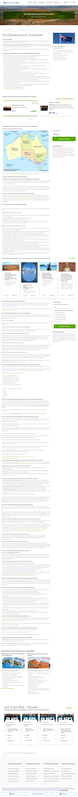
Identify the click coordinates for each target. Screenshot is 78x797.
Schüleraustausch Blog (65, 770)
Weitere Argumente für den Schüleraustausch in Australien (13, 88)
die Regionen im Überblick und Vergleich (9, 375)
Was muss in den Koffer (6, 601)
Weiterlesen (14, 295)
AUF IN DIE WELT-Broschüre (49, 768)
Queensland (43, 198)
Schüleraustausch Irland (12, 778)
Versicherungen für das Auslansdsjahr (51, 781)
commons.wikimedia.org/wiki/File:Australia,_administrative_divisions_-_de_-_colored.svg (22, 173)
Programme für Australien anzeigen (64, 98)
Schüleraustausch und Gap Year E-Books (51, 770)
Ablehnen (13, 793)
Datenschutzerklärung (63, 790)
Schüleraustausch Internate (66, 768)
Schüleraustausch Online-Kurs (49, 773)
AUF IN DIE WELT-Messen (33, 435)
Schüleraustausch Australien (13, 768)
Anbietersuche (35, 433)
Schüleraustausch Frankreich (13, 776)
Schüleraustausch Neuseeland (31, 770)
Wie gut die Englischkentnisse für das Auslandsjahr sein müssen (34, 529)
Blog (2, 330)
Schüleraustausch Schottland (31, 773)
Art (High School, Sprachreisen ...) (61, 304)
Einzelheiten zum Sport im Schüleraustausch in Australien (27, 72)
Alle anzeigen (71, 258)
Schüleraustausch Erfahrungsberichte (68, 773)
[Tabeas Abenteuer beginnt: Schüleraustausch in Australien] (29, 272)
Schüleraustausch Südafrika (31, 778)
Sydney (23, 198)
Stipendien (42, 2)
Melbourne (38, 198)
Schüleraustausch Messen (66, 778)
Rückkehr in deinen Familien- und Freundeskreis (17, 623)
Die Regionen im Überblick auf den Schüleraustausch (17, 190)
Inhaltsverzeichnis (5, 683)
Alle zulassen (64, 793)
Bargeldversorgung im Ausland (20, 597)
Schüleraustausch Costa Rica (13, 770)
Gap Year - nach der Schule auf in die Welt (51, 778)
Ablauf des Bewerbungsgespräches (10, 524)
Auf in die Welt (9, 722)
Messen (65, 2)
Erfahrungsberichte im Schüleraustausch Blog (15, 634)
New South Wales (17, 198)
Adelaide (13, 199)
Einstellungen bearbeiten (39, 793)
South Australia (19, 199)
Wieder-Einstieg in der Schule (12, 620)
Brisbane (9, 199)
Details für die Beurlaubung (33, 463)
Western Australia (30, 199)
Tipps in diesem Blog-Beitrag (38, 547)
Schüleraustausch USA (30, 781)
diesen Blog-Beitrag (42, 413)
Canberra (12, 198)
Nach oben (5, 755)
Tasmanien (16, 381)
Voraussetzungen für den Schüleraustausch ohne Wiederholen (30, 501)
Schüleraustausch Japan (12, 781)
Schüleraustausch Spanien (31, 776)
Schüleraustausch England (13, 773)
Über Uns (30, 2)
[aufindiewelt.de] (11, 2)
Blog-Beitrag (7, 609)
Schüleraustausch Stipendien (66, 776)
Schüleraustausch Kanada (31, 768)
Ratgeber (58, 2)
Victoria (33, 198)
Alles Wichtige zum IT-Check (40, 600)
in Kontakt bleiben (26, 632)
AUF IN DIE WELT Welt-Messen (20, 361)
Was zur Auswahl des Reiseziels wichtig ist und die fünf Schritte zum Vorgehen (29, 370)
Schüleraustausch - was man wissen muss (51, 776)
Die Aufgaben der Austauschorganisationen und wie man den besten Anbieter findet (18, 456)
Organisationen (49, 2)
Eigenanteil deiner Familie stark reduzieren (27, 575)
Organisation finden (64, 139)
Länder (35, 2)
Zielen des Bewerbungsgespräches (34, 522)
